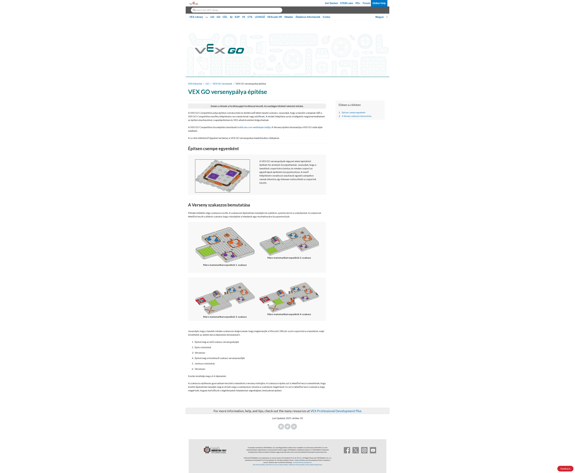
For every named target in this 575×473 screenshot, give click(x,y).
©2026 (299, 458)
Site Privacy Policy (259, 465)
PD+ (357, 3)
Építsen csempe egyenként (354, 112)
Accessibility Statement (314, 465)
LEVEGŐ (260, 17)
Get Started (331, 3)
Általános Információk (307, 17)
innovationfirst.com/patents (302, 462)
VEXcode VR (274, 17)
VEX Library (196, 17)
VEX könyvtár (195, 83)
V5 (243, 17)
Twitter (287, 427)
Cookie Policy (283, 465)
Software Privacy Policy (297, 465)
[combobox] (236, 10)
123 (212, 17)
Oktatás (288, 17)
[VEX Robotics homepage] (193, 3)
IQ (231, 17)
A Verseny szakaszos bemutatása (356, 116)
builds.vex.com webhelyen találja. (254, 127)
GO (218, 17)
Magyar (379, 17)
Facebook (281, 427)
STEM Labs (346, 3)
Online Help (379, 3)
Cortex (326, 17)
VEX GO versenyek (222, 83)
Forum (366, 3)
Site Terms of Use (272, 465)
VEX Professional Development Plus (335, 411)
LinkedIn (294, 427)
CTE (250, 17)
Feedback (565, 468)
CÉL (225, 17)
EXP (237, 17)
